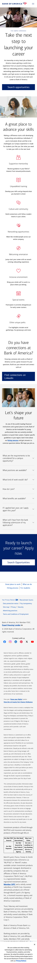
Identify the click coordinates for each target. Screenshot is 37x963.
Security (20, 607)
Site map (6, 607)
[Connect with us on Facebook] (4, 641)
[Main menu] (33, 3)
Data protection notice (10, 603)
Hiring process (12, 588)
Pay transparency (26, 603)
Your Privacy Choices (8, 600)
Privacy (13, 607)
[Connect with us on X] (26, 641)
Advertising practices (10, 611)
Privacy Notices (21, 961)
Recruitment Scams (26, 600)
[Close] (34, 944)
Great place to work (12, 584)
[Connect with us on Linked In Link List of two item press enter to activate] (15, 641)
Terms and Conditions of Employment (16, 614)
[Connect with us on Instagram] (10, 641)
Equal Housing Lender (12, 625)
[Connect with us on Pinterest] (21, 641)
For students (25, 588)
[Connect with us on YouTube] (32, 641)
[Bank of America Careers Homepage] (14, 4)
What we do (27, 584)
